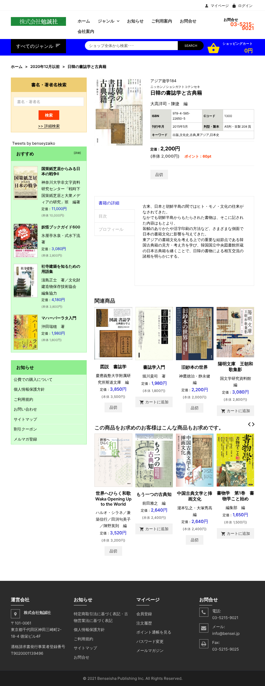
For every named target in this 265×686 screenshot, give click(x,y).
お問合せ (81, 657)
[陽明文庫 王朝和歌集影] (235, 331)
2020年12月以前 (45, 66)
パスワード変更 (150, 641)
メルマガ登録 (25, 439)
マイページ (220, 6)
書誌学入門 (154, 367)
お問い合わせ (25, 409)
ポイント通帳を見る (153, 632)
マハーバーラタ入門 (58, 317)
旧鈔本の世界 (194, 367)
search (191, 46)
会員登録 (144, 613)
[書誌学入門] (154, 333)
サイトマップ (25, 419)
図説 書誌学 (113, 366)
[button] (138, 82)
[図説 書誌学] (113, 332)
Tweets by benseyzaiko (33, 143)
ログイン (245, 6)
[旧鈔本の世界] (195, 333)
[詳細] (76, 152)
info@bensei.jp (226, 633)
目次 (103, 216)
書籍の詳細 (109, 202)
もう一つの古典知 (154, 494)
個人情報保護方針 (29, 389)
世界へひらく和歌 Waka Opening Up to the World (115, 499)
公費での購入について (33, 379)
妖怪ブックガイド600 (60, 227)
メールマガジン (150, 650)
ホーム (17, 66)
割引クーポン (25, 429)
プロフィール (111, 229)
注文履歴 (144, 623)
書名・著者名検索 (49, 84)
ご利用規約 (23, 399)
